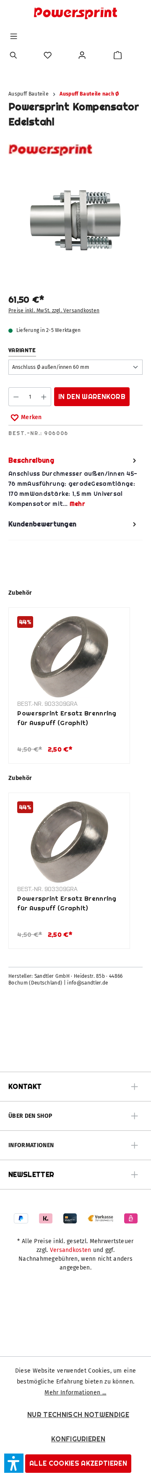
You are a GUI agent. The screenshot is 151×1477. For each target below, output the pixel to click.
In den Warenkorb (91, 396)
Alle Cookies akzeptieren (78, 1463)
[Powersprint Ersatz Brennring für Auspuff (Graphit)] (69, 656)
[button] (13, 1463)
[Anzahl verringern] (15, 396)
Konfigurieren (78, 1439)
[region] (75, 225)
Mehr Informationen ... (75, 1392)
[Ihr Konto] (82, 55)
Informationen (31, 1145)
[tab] (73, 482)
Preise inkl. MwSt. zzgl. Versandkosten (53, 311)
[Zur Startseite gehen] (75, 13)
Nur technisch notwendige (78, 1414)
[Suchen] (13, 55)
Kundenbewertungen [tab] (42, 524)
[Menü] (13, 36)
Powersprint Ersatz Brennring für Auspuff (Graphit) (66, 718)
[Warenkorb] (117, 55)
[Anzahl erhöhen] (43, 396)
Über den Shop (30, 1115)
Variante (22, 350)
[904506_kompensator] (75, 220)
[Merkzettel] (47, 55)
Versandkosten (70, 1250)
